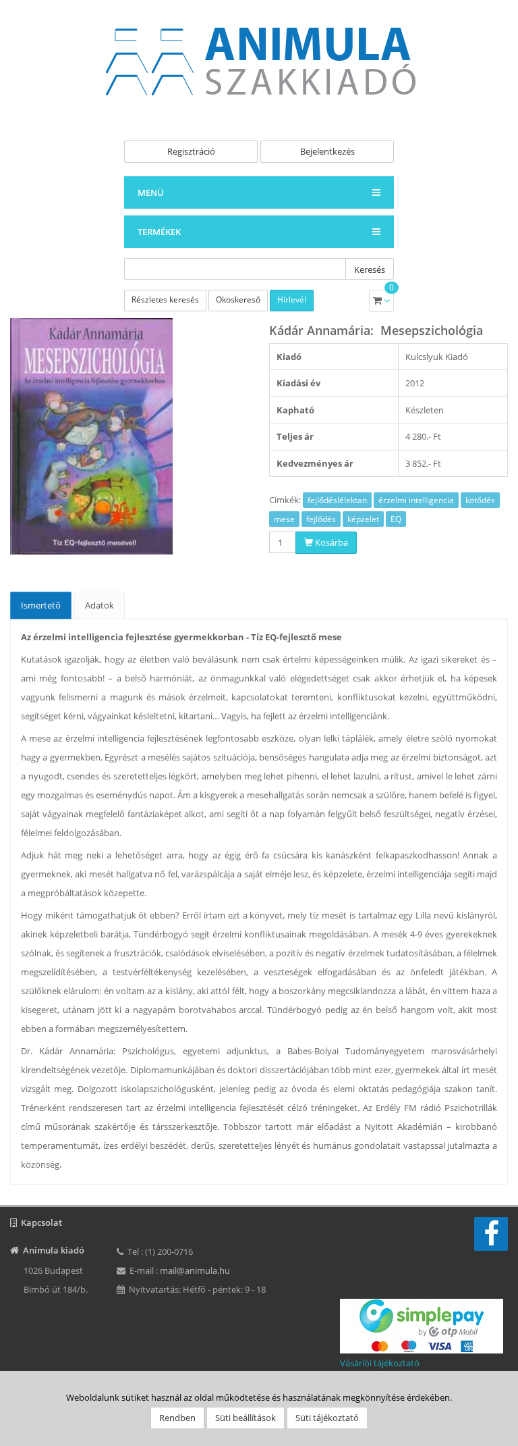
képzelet (363, 519)
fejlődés (321, 519)
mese (284, 519)
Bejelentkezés (327, 151)
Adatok (99, 605)
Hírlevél (291, 299)
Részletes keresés (165, 299)
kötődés (480, 500)
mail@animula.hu (195, 1270)
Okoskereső (238, 299)
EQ (396, 519)
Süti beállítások (245, 1418)
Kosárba (330, 542)
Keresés (369, 269)
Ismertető (41, 605)
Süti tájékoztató (327, 1418)
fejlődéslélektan (337, 500)
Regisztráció (191, 151)
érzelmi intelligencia (416, 500)
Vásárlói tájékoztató (380, 1363)
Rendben (177, 1418)
